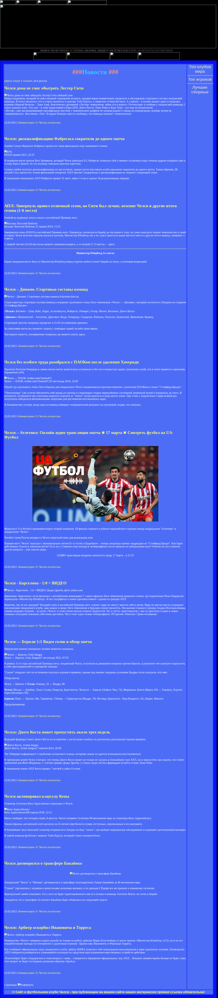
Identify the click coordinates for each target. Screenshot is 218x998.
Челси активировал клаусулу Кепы (36, 796)
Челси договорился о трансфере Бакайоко (43, 863)
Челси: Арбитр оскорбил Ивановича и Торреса (47, 927)
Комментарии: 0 (27, 122)
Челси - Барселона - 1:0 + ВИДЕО (35, 583)
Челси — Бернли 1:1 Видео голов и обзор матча (48, 641)
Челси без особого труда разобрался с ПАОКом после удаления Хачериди (71, 362)
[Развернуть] (25, 984)
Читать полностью (49, 122)
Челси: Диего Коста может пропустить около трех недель (57, 732)
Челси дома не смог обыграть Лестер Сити (44, 88)
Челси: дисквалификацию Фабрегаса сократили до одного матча (64, 138)
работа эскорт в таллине (18, 80)
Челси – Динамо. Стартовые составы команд (46, 289)
